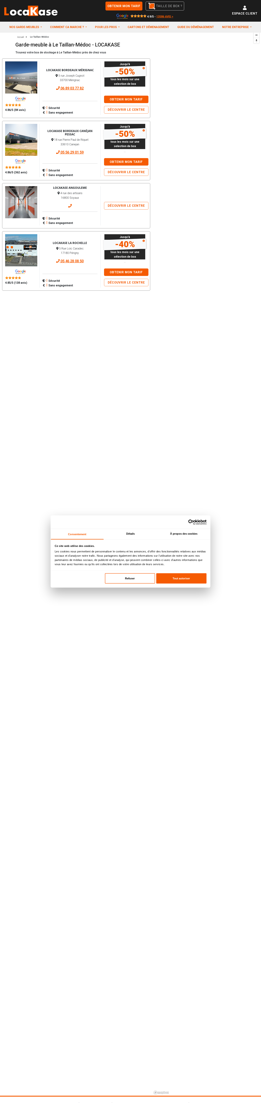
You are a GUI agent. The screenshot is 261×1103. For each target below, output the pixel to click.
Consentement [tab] (77, 534)
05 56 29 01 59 (72, 152)
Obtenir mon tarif (123, 6)
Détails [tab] (130, 533)
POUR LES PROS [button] (106, 27)
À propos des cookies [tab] (183, 533)
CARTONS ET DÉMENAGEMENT (148, 27)
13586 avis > (164, 16)
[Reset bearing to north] (256, 40)
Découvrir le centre (126, 109)
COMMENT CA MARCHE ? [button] (67, 27)
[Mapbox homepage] (161, 1093)
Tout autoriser (181, 578)
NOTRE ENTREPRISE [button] (235, 27)
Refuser (130, 578)
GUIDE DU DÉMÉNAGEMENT (195, 27)
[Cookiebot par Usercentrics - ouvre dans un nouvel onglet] (190, 522)
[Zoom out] (256, 35)
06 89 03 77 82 (72, 88)
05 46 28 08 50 (72, 261)
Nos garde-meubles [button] (24, 27)
